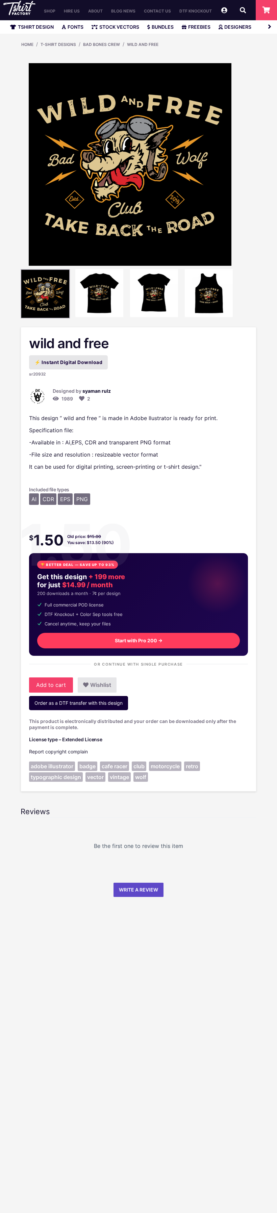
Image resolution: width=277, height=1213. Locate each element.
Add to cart (51, 684)
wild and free (142, 44)
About (95, 11)
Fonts (75, 27)
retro (192, 766)
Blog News (123, 11)
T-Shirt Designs (58, 44)
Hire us (72, 11)
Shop (49, 11)
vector (95, 777)
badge (87, 766)
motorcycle (165, 766)
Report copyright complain (58, 751)
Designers (237, 27)
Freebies (199, 27)
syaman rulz (96, 391)
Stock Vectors (119, 27)
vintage (119, 777)
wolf (140, 777)
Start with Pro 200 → (138, 640)
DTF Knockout (195, 11)
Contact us (157, 11)
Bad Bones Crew (101, 44)
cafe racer (114, 766)
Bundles (163, 27)
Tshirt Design (36, 27)
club (139, 766)
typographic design (56, 777)
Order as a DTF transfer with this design (78, 703)
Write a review (138, 890)
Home (27, 44)
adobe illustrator (52, 766)
